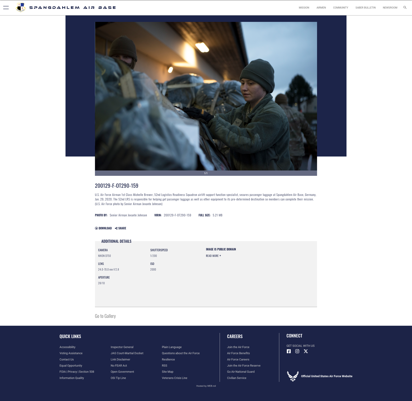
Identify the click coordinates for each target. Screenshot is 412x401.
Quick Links (70, 336)
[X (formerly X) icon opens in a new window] (305, 351)
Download (105, 228)
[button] (5, 7)
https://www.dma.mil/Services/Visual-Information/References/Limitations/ (243, 276)
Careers (235, 336)
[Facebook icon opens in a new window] (288, 351)
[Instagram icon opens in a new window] (297, 351)
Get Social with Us (300, 345)
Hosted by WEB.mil (206, 386)
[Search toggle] (405, 8)
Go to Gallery (105, 315)
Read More (213, 256)
